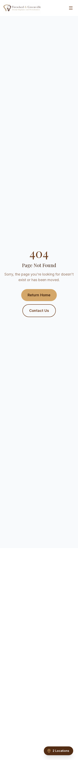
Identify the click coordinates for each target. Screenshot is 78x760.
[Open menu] (71, 8)
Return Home (39, 295)
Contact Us (39, 310)
